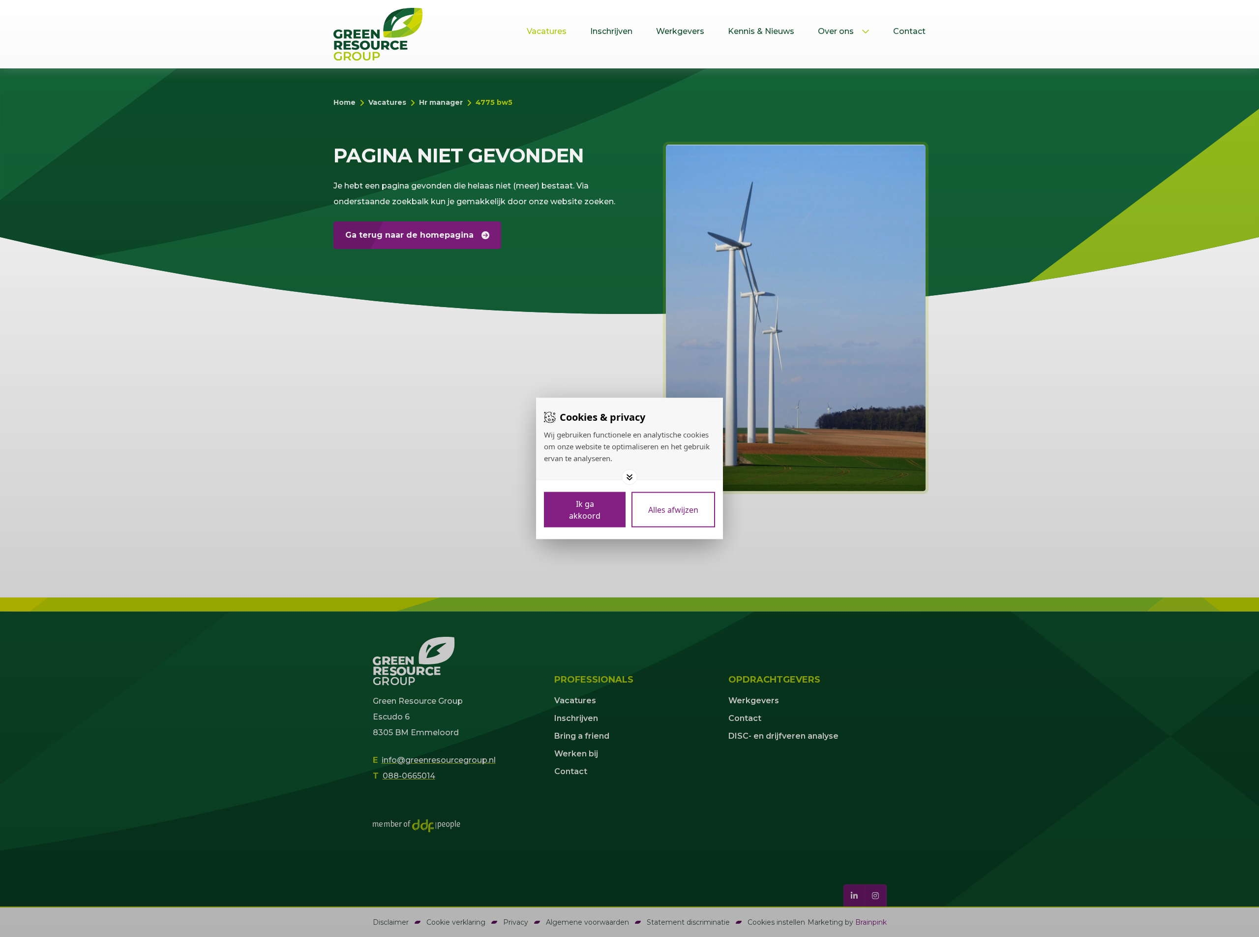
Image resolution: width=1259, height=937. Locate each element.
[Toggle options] (629, 477)
